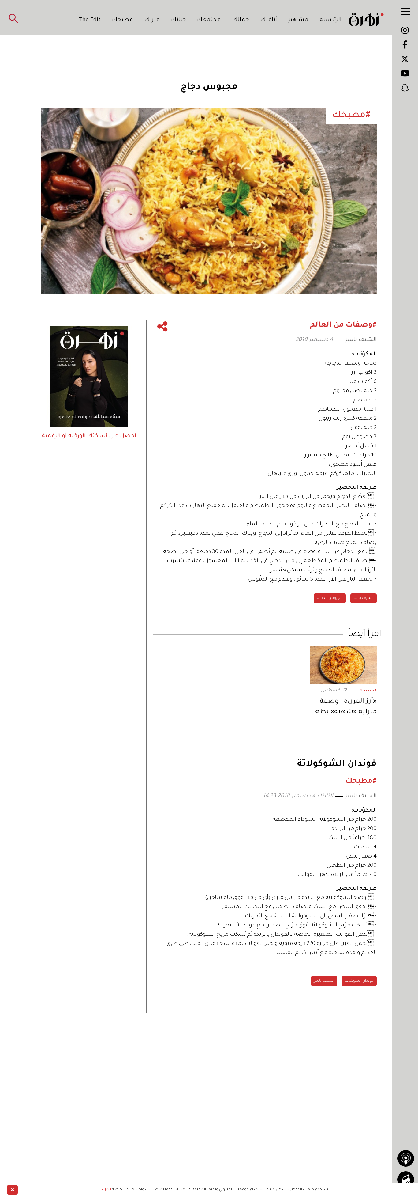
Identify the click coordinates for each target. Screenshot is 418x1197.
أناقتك (268, 20)
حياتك (178, 20)
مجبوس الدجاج (330, 598)
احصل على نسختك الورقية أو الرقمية (89, 436)
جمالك (240, 20)
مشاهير (298, 20)
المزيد (106, 1190)
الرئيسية (330, 20)
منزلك (152, 20)
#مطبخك (368, 691)
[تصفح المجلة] (405, 1179)
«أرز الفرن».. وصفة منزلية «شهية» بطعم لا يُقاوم (343, 708)
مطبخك (122, 20)
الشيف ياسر (361, 340)
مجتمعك (209, 20)
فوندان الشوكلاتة (359, 981)
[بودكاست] (405, 1158)
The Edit (90, 20)
